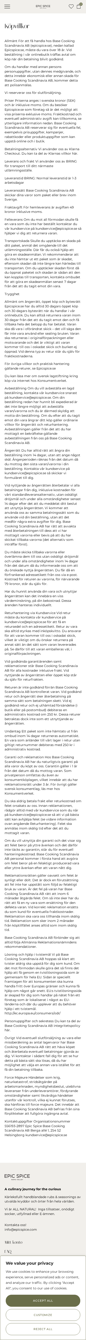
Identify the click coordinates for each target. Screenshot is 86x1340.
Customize (43, 1315)
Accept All (43, 1300)
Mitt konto (13, 1242)
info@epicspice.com (21, 1229)
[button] (7, 6)
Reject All (42, 1329)
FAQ (8, 1251)
